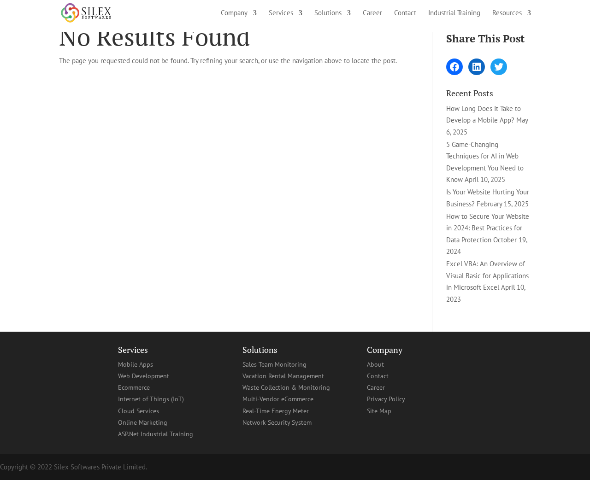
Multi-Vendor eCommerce (277, 399)
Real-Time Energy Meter (275, 411)
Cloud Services (138, 411)
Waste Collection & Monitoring (286, 387)
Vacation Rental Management (283, 376)
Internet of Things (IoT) (151, 399)
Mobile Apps (135, 364)
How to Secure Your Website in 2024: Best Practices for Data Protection (487, 228)
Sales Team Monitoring (274, 364)
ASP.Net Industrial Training (155, 434)
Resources (507, 13)
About (375, 364)
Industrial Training (454, 13)
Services (281, 13)
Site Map (379, 411)
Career (372, 13)
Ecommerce (134, 387)
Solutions (328, 13)
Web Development (143, 376)
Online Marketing (142, 422)
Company (234, 13)
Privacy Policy (386, 399)
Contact (405, 13)
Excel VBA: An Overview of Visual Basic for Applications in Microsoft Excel (487, 275)
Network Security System (277, 422)
